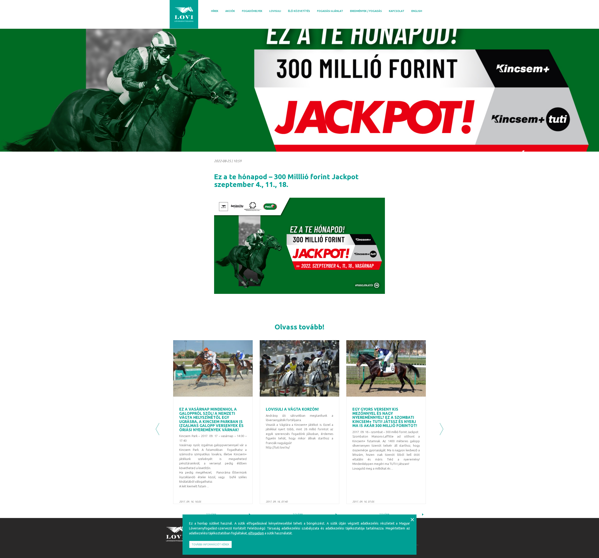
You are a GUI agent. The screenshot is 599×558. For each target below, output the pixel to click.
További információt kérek (210, 544)
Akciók (230, 11)
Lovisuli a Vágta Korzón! (292, 409)
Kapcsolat (396, 11)
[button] (157, 429)
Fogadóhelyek (252, 11)
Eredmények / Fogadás (366, 11)
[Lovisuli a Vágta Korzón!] (299, 368)
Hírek (214, 11)
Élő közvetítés (299, 11)
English (416, 11)
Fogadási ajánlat (330, 11)
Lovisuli (275, 11)
